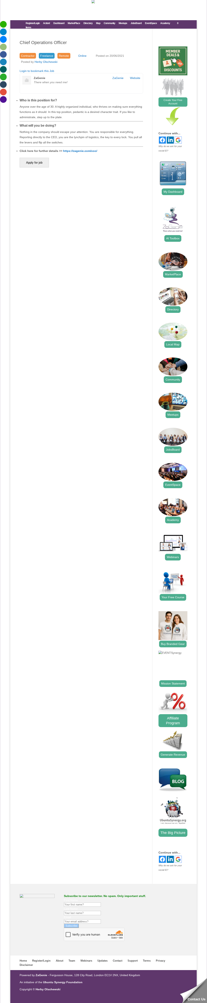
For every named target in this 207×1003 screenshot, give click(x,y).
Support (133, 960)
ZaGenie (118, 78)
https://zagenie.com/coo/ (80, 150)
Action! (46, 23)
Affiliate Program (173, 720)
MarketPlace (74, 23)
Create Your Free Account (173, 102)
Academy (165, 23)
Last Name (71, 908)
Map (98, 23)
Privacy (160, 960)
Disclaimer (26, 964)
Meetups (123, 23)
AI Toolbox (173, 238)
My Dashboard (173, 191)
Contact (117, 960)
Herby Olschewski (46, 61)
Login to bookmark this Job (37, 71)
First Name (71, 900)
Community (109, 23)
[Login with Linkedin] (170, 140)
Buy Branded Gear (173, 644)
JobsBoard (136, 23)
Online (82, 55)
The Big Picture (173, 833)
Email (67, 917)
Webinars (173, 557)
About (59, 960)
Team (72, 960)
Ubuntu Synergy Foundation (62, 982)
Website (135, 78)
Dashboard (58, 23)
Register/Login (33, 23)
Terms (147, 960)
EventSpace (151, 23)
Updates (102, 960)
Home (23, 960)
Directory (88, 23)
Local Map (173, 344)
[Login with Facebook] (162, 140)
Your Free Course (173, 597)
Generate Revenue (173, 754)
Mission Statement (173, 683)
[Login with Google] (178, 140)
